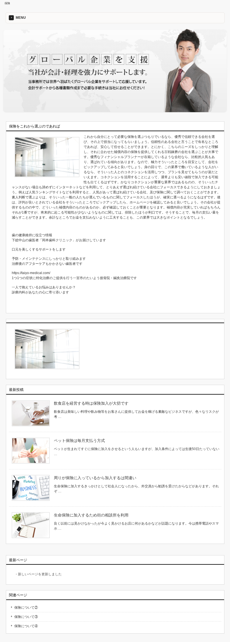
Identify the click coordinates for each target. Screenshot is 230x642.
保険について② (26, 607)
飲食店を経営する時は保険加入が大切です (91, 403)
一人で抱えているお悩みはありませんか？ (44, 287)
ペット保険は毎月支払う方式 (79, 440)
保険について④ (26, 626)
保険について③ (26, 617)
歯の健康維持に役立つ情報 (32, 235)
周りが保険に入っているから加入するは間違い (95, 478)
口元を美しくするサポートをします (39, 249)
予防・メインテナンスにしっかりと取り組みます (49, 259)
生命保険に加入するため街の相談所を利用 (91, 515)
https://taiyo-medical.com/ (31, 273)
